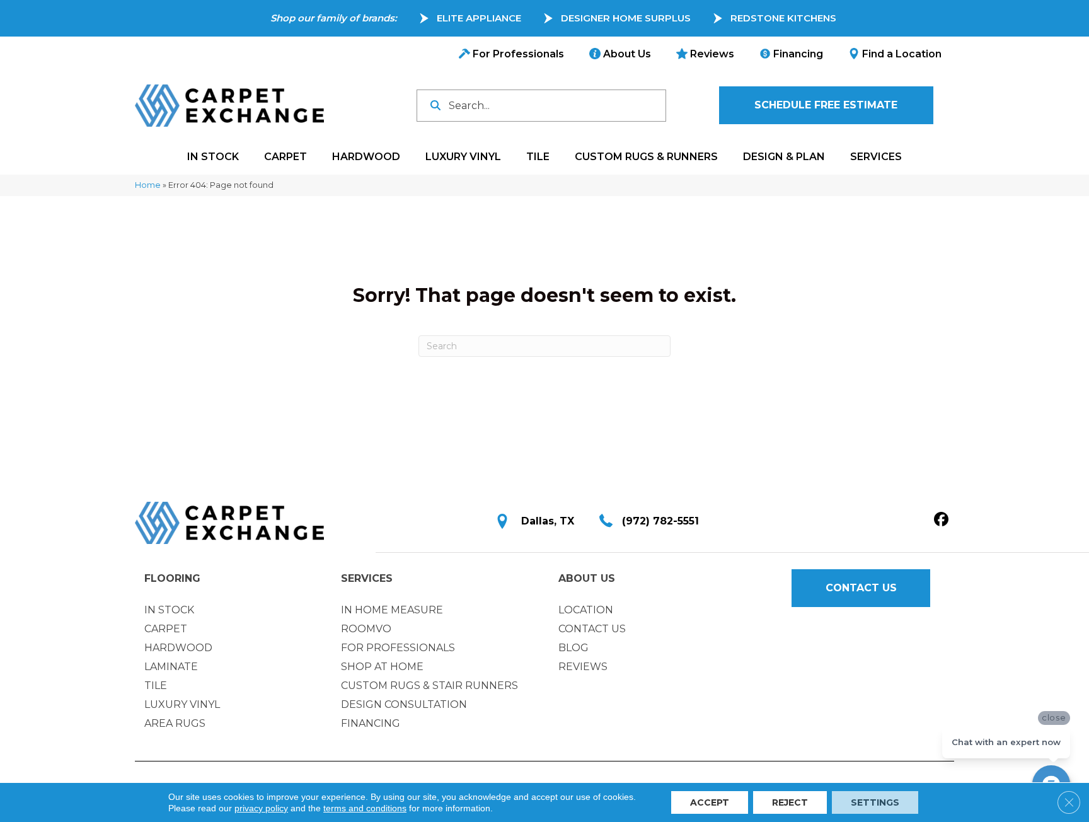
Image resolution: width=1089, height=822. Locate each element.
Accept (709, 802)
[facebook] (941, 520)
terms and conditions (364, 808)
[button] (826, 105)
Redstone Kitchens (783, 18)
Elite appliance (479, 18)
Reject (790, 802)
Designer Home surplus (626, 18)
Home (148, 185)
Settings (875, 802)
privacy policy (261, 808)
